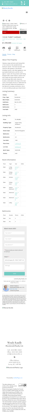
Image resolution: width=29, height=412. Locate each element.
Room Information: (9, 160)
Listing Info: (6, 115)
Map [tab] (13, 54)
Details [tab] (4, 54)
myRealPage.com (17, 377)
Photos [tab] (9, 54)
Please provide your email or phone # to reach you (13, 250)
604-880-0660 (8, 2)
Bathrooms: (6, 211)
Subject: (6, 256)
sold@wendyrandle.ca (10, 4)
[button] (7, 2)
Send (14, 273)
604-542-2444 (13, 289)
